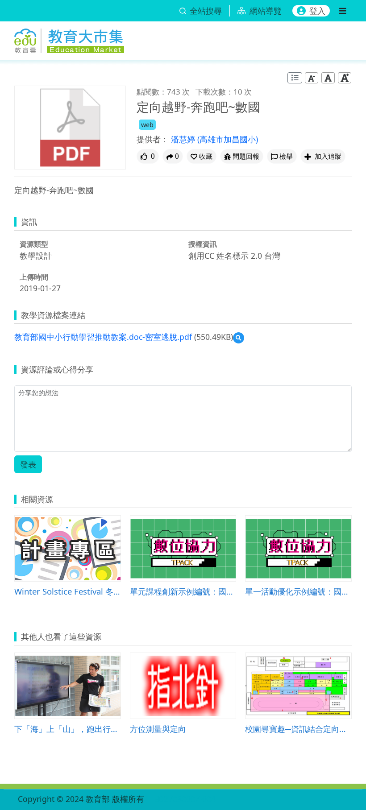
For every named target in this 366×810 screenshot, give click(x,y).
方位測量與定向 (158, 728)
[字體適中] (328, 78)
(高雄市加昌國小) (227, 139)
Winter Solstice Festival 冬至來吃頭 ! (67, 591)
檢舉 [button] (286, 156)
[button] (201, 156)
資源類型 (34, 244)
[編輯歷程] (294, 77)
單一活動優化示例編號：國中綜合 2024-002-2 (298, 591)
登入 (317, 10)
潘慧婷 (184, 139)
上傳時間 (34, 277)
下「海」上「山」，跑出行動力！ (67, 728)
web (147, 124)
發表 (28, 464)
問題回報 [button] (246, 156)
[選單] (342, 11)
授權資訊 (202, 244)
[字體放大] (344, 78)
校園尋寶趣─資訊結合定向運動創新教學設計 (298, 728)
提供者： (153, 139)
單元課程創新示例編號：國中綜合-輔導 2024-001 (183, 591)
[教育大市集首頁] (69, 39)
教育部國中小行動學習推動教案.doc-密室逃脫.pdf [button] (103, 336)
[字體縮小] (311, 78)
